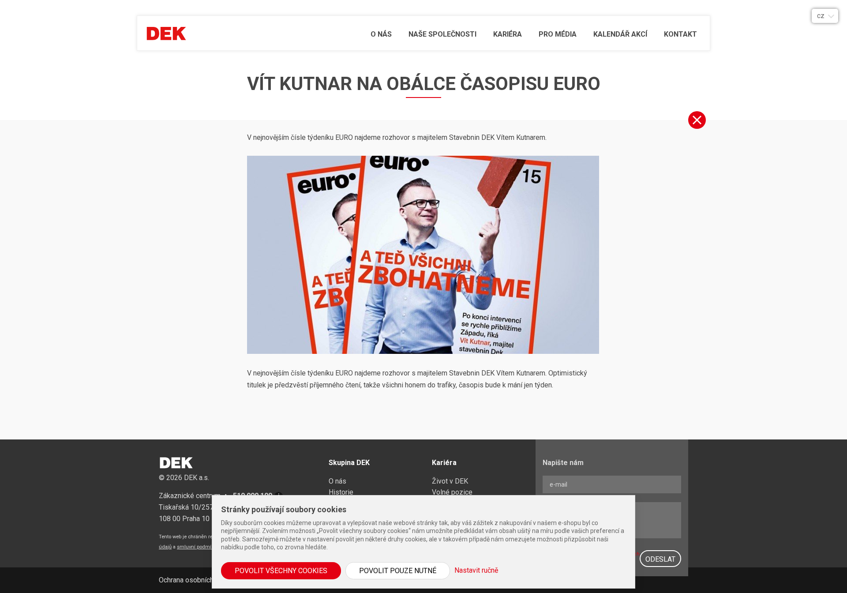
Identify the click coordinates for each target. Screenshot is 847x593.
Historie (341, 492)
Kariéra (507, 34)
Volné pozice (452, 492)
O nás (381, 34)
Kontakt (680, 34)
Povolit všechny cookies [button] (281, 571)
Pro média (558, 34)
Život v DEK (450, 481)
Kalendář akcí (620, 34)
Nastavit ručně (476, 570)
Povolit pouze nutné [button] (397, 571)
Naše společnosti (442, 34)
